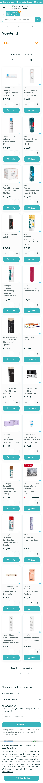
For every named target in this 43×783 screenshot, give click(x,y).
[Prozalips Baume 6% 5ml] (32, 325)
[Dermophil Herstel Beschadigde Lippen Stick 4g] (32, 125)
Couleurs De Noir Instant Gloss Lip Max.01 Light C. (10, 391)
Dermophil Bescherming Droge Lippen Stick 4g (31, 190)
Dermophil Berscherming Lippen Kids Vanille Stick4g (31, 240)
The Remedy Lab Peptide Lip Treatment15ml (30, 391)
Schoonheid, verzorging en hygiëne (23, 26)
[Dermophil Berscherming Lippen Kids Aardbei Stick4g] (11, 523)
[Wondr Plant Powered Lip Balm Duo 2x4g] (32, 574)
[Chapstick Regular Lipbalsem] (11, 222)
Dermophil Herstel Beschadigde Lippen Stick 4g (31, 141)
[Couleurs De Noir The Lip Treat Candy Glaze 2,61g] (11, 574)
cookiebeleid (7, 771)
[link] (11, 673)
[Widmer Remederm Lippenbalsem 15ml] (32, 623)
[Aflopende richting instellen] (30, 60)
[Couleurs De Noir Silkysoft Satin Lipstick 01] (11, 325)
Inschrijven (22, 724)
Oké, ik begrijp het (21, 778)
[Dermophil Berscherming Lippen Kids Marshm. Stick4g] (11, 274)
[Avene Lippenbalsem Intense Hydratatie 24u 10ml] (11, 174)
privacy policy (11, 734)
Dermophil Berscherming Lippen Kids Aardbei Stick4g (11, 541)
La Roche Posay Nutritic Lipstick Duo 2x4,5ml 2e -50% (32, 439)
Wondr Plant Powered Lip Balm (31, 538)
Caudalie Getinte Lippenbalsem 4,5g (31, 289)
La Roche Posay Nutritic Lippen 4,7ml (9, 141)
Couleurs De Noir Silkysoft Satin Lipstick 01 (10, 342)
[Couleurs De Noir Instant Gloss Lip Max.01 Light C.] (11, 374)
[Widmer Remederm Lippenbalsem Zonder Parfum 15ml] (11, 623)
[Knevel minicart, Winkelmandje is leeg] (8, 14)
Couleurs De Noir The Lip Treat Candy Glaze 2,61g (11, 591)
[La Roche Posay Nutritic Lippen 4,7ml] (11, 125)
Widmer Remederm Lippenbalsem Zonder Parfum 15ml (11, 640)
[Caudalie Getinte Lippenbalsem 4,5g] (32, 274)
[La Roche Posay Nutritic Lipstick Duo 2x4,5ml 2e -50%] (32, 423)
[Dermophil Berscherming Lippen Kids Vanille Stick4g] (32, 222)
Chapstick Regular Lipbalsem (10, 235)
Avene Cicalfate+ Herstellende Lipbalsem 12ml (30, 92)
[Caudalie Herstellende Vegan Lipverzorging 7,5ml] (11, 423)
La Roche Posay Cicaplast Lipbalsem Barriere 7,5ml (11, 92)
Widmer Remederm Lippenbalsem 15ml (31, 638)
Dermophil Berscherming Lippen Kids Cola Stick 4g (9, 490)
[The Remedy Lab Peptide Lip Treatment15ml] (32, 374)
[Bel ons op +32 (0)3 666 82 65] (3, 14)
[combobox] (18, 19)
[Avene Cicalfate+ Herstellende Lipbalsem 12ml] (32, 76)
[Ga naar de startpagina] (23, 7)
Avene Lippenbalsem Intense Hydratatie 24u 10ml (11, 190)
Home (4, 26)
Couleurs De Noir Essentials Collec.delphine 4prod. (30, 490)
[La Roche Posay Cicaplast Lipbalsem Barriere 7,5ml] (11, 76)
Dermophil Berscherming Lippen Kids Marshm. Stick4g (9, 292)
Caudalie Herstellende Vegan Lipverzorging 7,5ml (11, 439)
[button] (21, 43)
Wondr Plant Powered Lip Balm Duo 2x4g (31, 591)
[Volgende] (31, 673)
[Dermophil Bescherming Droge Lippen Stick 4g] (32, 174)
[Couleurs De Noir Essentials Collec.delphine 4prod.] (32, 472)
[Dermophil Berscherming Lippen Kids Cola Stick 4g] (11, 472)
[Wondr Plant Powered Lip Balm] (32, 523)
